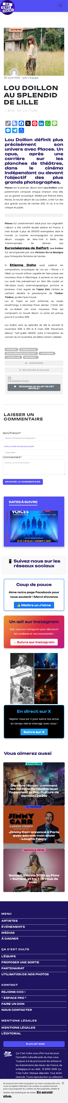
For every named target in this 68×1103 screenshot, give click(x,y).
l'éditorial (11, 1033)
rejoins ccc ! (13, 991)
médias (8, 932)
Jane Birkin (46, 353)
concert (11, 349)
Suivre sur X (34, 732)
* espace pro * (13, 997)
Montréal (31, 357)
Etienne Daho (23, 265)
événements (13, 926)
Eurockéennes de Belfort (27, 248)
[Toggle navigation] (60, 6)
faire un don (12, 1003)
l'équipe (8, 956)
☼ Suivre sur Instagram (34, 642)
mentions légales (18, 1027)
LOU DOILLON (13, 357)
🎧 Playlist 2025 (34, 1044)
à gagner (9, 938)
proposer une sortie (20, 962)
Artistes (9, 920)
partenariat (13, 968)
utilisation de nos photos (25, 974)
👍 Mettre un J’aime (34, 605)
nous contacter (16, 1009)
